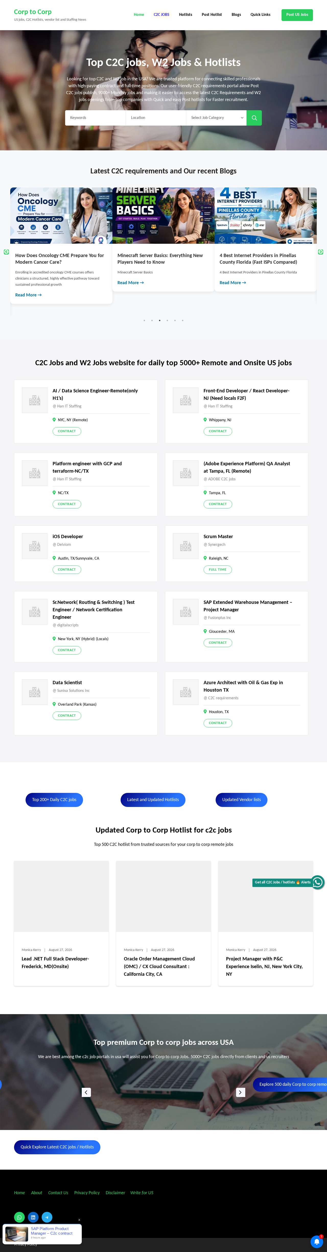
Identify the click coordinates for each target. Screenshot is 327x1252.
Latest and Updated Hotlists (153, 799)
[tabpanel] (61, 239)
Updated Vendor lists (241, 799)
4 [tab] (167, 320)
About (37, 1193)
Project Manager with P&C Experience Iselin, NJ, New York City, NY (264, 967)
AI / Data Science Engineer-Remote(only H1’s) (95, 395)
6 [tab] (182, 320)
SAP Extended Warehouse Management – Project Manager (248, 606)
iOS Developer (68, 536)
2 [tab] (152, 320)
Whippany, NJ (220, 420)
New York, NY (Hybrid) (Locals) (83, 639)
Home (139, 15)
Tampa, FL (217, 493)
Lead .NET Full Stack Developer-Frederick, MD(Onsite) (55, 963)
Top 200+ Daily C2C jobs (54, 799)
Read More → (28, 283)
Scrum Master (218, 536)
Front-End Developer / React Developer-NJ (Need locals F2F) (246, 395)
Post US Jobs (297, 15)
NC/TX (63, 493)
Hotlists (185, 15)
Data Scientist (67, 682)
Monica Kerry (31, 950)
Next (320, 251)
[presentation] (86, 1092)
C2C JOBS (161, 15)
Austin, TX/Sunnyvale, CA (78, 559)
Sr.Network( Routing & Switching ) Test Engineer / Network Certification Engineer (94, 610)
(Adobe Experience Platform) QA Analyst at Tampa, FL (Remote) (247, 467)
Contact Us (58, 1193)
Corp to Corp (33, 12)
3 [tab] (159, 320)
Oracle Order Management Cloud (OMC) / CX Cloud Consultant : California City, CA (159, 967)
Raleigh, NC (218, 559)
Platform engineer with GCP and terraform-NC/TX (87, 467)
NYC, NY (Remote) (73, 420)
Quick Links (260, 15)
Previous (6, 251)
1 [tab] (144, 320)
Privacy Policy (86, 1193)
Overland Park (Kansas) (77, 705)
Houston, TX (219, 712)
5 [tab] (175, 320)
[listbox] (163, 1092)
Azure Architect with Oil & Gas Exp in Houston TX (243, 686)
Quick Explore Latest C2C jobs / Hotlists (57, 1147)
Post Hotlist (212, 15)
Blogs (236, 15)
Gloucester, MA (222, 632)
